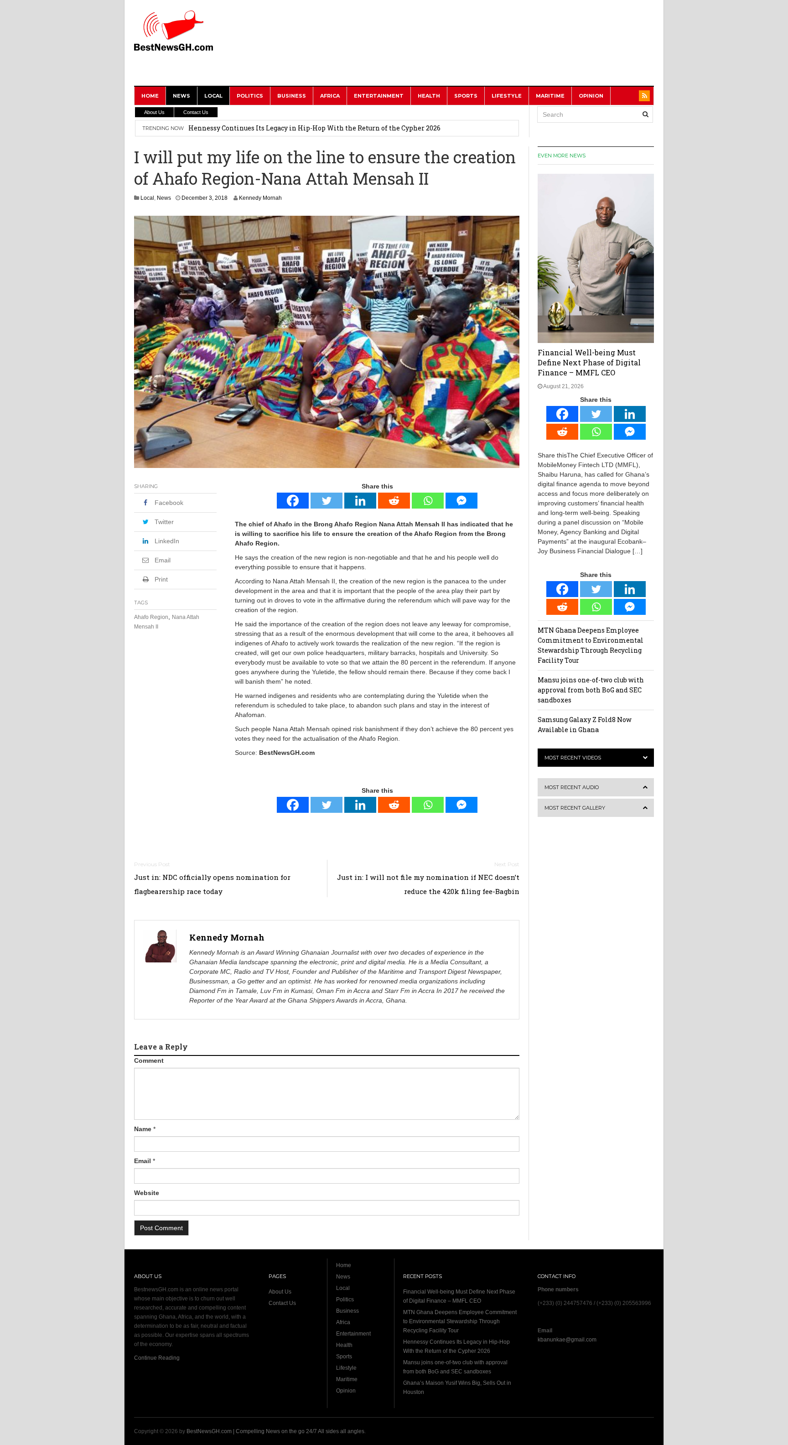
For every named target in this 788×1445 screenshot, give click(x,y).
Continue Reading (157, 1358)
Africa (330, 96)
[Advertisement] (488, 48)
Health (429, 96)
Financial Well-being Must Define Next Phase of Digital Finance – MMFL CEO (589, 362)
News (181, 96)
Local (213, 96)
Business (291, 96)
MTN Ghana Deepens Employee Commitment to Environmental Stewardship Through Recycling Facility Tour (460, 1321)
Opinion (591, 96)
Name (142, 1129)
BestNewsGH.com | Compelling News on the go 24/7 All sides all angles (275, 1431)
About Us (154, 112)
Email (142, 1160)
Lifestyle (507, 96)
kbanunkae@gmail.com (567, 1339)
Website (146, 1192)
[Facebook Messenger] (461, 501)
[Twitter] (326, 501)
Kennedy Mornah (260, 198)
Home (150, 96)
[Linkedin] (360, 501)
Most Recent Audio (571, 787)
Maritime (550, 96)
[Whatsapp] (428, 501)
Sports (465, 96)
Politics (250, 96)
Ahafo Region (151, 617)
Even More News (562, 155)
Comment (149, 1060)
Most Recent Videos (572, 757)
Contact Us (195, 112)
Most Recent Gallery (574, 808)
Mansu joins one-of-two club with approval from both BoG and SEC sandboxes (311, 128)
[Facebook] (293, 501)
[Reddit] (394, 501)
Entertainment (379, 96)
